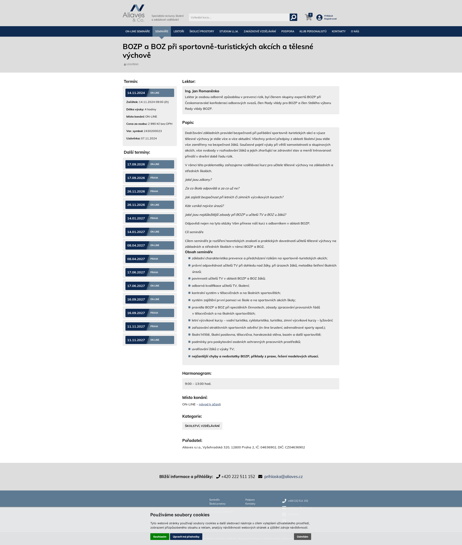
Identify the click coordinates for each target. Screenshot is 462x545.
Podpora (287, 31)
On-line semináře (137, 31)
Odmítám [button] (302, 536)
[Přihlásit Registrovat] (320, 19)
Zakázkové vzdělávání (260, 31)
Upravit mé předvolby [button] (186, 536)
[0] (308, 19)
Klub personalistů (313, 31)
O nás (355, 31)
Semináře (161, 31)
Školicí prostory (201, 31)
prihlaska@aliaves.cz (283, 476)
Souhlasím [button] (159, 536)
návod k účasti (210, 404)
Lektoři (179, 31)
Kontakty (339, 31)
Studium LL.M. (228, 31)
